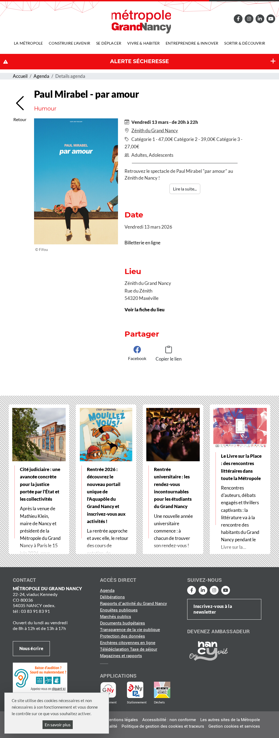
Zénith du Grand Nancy (154, 130)
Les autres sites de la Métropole (230, 720)
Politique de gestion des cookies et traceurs (163, 726)
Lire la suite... (185, 188)
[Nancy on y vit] (207, 651)
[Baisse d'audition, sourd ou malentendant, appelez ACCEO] (40, 678)
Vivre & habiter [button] (143, 43)
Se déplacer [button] (108, 43)
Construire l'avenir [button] (69, 43)
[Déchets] (162, 690)
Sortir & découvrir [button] (244, 43)
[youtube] (271, 18)
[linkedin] (260, 18)
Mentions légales (122, 720)
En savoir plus (58, 724)
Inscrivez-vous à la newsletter (212, 609)
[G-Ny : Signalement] (110, 690)
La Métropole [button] (28, 43)
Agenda (41, 76)
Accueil (20, 76)
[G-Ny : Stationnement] (139, 690)
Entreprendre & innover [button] (192, 43)
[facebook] (238, 18)
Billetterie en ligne (142, 242)
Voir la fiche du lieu (145, 309)
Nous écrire (31, 648)
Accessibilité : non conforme (169, 720)
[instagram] (249, 18)
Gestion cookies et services (234, 726)
